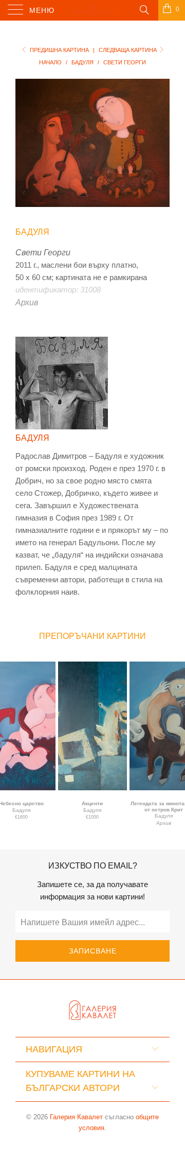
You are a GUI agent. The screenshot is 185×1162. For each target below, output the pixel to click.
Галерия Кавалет (76, 1117)
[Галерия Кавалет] (92, 10)
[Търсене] (143, 9)
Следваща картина (128, 50)
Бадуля (32, 232)
